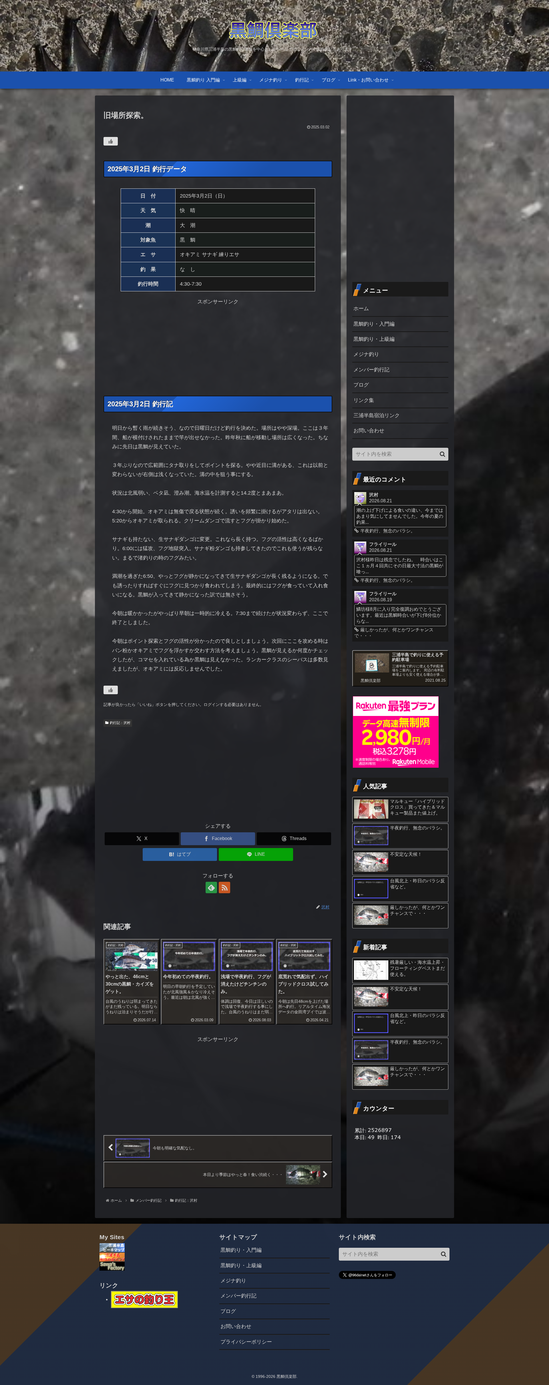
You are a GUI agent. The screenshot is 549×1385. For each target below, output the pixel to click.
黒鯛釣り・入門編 (374, 324)
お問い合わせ (368, 430)
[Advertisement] (218, 347)
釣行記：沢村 (120, 723)
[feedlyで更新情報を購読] (211, 887)
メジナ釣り (366, 354)
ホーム (361, 308)
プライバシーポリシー (246, 1342)
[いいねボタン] (111, 141)
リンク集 (363, 400)
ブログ (361, 385)
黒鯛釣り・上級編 (374, 339)
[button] (442, 454)
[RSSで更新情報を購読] (224, 887)
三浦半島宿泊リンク (376, 415)
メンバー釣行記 (371, 370)
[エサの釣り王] (144, 1299)
